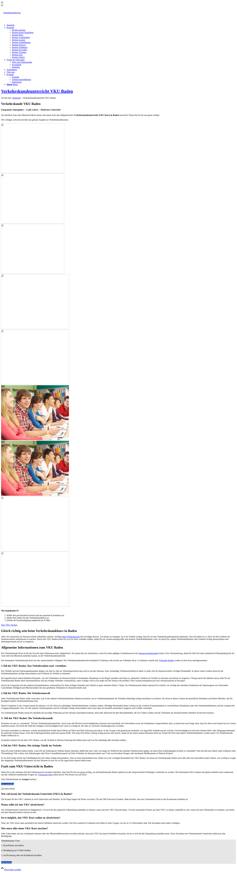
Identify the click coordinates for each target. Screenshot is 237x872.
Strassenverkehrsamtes (148, 653)
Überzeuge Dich (45, 774)
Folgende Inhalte (166, 660)
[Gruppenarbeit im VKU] (118, 356)
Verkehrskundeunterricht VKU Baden (37, 91)
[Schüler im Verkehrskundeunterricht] (118, 467)
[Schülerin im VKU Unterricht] (32, 172)
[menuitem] (121, 25)
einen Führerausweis (71, 636)
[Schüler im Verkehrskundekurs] (118, 578)
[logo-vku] (11, 13)
